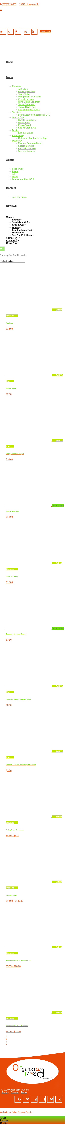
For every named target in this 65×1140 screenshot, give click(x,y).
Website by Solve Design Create (16, 1112)
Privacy (5, 1092)
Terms (24, 1092)
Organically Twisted (19, 1089)
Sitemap (15, 1092)
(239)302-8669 (9, 4)
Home (4, 423)
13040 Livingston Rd (29, 4)
